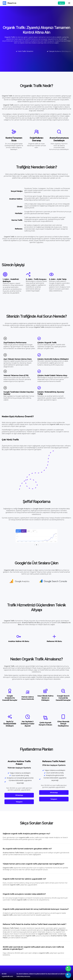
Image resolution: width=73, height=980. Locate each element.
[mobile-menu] (68, 3)
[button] (18, 536)
